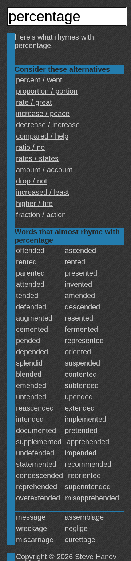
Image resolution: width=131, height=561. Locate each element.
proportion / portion (47, 91)
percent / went (39, 80)
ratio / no (30, 147)
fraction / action (41, 215)
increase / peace (43, 113)
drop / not (31, 181)
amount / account (44, 170)
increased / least (42, 192)
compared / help (42, 136)
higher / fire (34, 203)
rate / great (34, 102)
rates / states (37, 158)
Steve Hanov (95, 557)
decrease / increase (48, 125)
